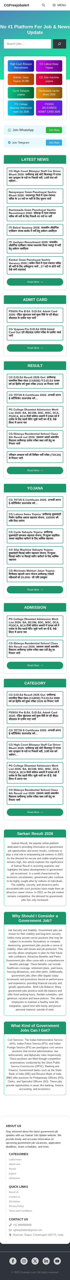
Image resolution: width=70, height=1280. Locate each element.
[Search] (59, 44)
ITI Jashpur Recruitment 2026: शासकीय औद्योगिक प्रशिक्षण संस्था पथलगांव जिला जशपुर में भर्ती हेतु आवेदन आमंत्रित (35, 245)
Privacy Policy (16, 1206)
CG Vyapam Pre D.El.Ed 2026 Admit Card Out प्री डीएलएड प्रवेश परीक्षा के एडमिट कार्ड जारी (35, 332)
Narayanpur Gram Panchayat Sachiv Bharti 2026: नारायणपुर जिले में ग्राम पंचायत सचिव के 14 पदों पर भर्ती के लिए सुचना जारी (32, 195)
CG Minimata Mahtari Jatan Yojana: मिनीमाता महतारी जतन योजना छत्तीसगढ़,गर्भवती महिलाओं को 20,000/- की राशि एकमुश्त (32, 574)
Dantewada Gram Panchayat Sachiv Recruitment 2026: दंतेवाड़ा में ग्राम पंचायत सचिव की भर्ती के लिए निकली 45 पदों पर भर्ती (32, 213)
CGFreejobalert (16, 5)
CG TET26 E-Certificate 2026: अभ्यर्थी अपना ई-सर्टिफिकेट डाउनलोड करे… (35, 396)
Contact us (14, 1197)
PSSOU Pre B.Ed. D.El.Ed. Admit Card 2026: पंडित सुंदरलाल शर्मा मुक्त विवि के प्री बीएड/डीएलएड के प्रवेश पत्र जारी (33, 314)
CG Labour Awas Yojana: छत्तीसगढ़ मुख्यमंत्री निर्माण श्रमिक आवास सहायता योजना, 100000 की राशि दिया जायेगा (35, 517)
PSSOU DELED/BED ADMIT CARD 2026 (49, 108)
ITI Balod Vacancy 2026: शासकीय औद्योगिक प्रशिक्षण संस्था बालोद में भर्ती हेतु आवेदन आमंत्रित (34, 229)
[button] (43, 5)
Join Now (54, 130)
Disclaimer (14, 1201)
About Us (14, 1192)
